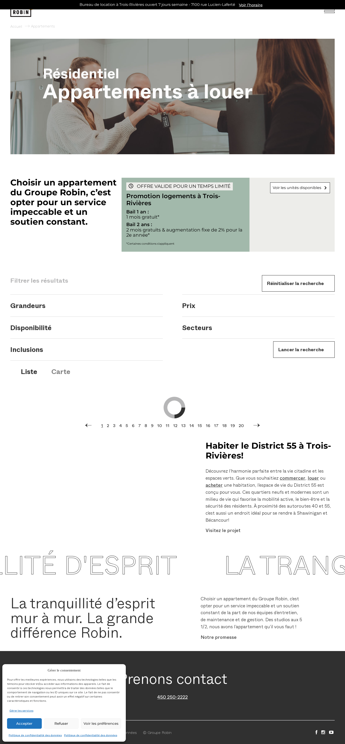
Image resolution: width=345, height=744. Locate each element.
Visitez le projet (223, 530)
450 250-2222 (172, 697)
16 (208, 425)
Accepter (24, 723)
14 (191, 425)
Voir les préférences (101, 723)
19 (232, 425)
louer (313, 477)
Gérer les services (21, 710)
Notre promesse (219, 637)
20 (241, 425)
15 (200, 425)
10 (159, 425)
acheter (214, 485)
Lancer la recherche (301, 349)
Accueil (16, 26)
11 (167, 425)
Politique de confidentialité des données (35, 735)
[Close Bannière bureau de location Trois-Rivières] (340, 5)
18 (224, 425)
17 (216, 425)
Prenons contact (172, 677)
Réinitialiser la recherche (295, 283)
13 (183, 425)
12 (175, 425)
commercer (292, 477)
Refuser (61, 723)
